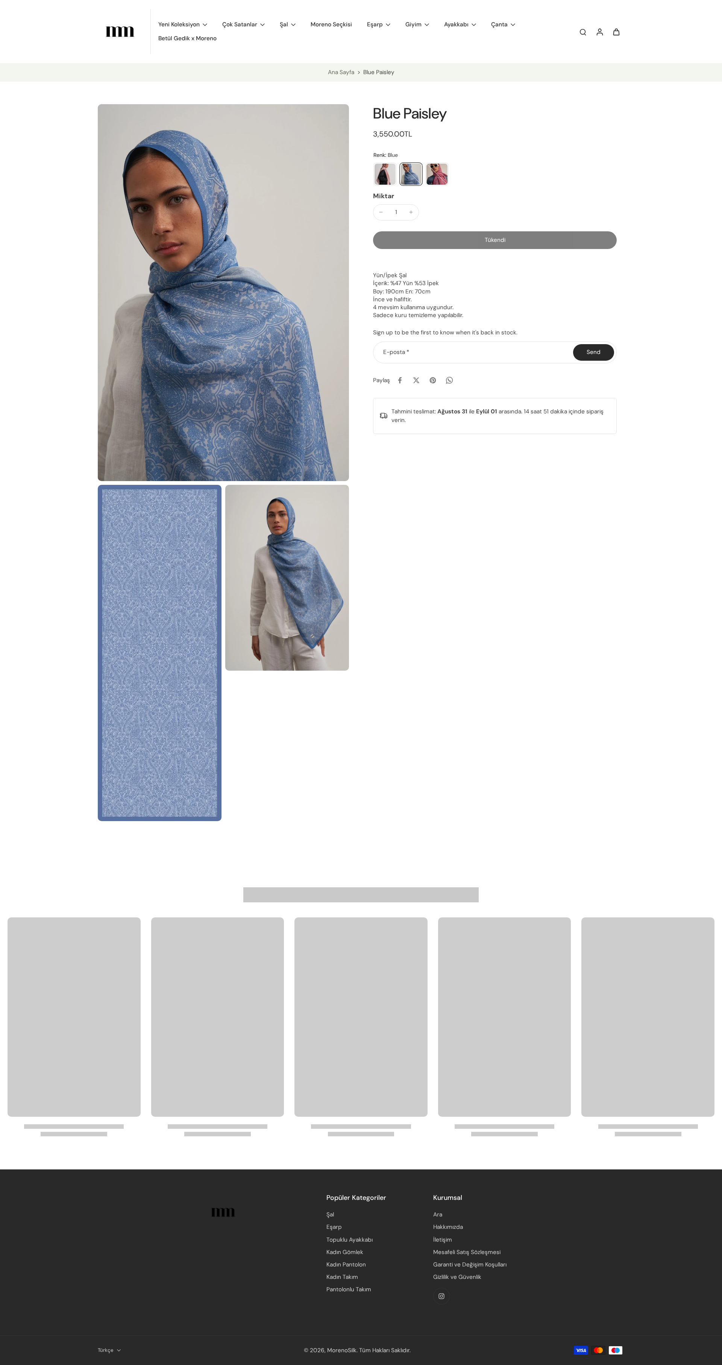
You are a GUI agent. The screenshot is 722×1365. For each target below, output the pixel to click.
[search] (583, 31)
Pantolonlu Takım (348, 1289)
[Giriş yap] (599, 31)
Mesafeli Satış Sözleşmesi (467, 1252)
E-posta (396, 352)
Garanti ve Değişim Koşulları (470, 1264)
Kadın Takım (342, 1277)
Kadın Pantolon (346, 1264)
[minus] (380, 212)
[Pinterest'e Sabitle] (433, 380)
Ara (437, 1214)
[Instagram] (441, 1296)
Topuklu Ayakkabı (349, 1240)
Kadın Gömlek (344, 1252)
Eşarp (334, 1227)
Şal (330, 1214)
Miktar (383, 196)
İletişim (442, 1240)
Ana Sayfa (341, 72)
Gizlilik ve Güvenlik (457, 1277)
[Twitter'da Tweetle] (416, 380)
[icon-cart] (616, 31)
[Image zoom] (223, 292)
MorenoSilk (341, 1350)
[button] (495, 240)
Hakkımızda (448, 1227)
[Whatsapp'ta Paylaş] (449, 380)
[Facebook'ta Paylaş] (399, 380)
